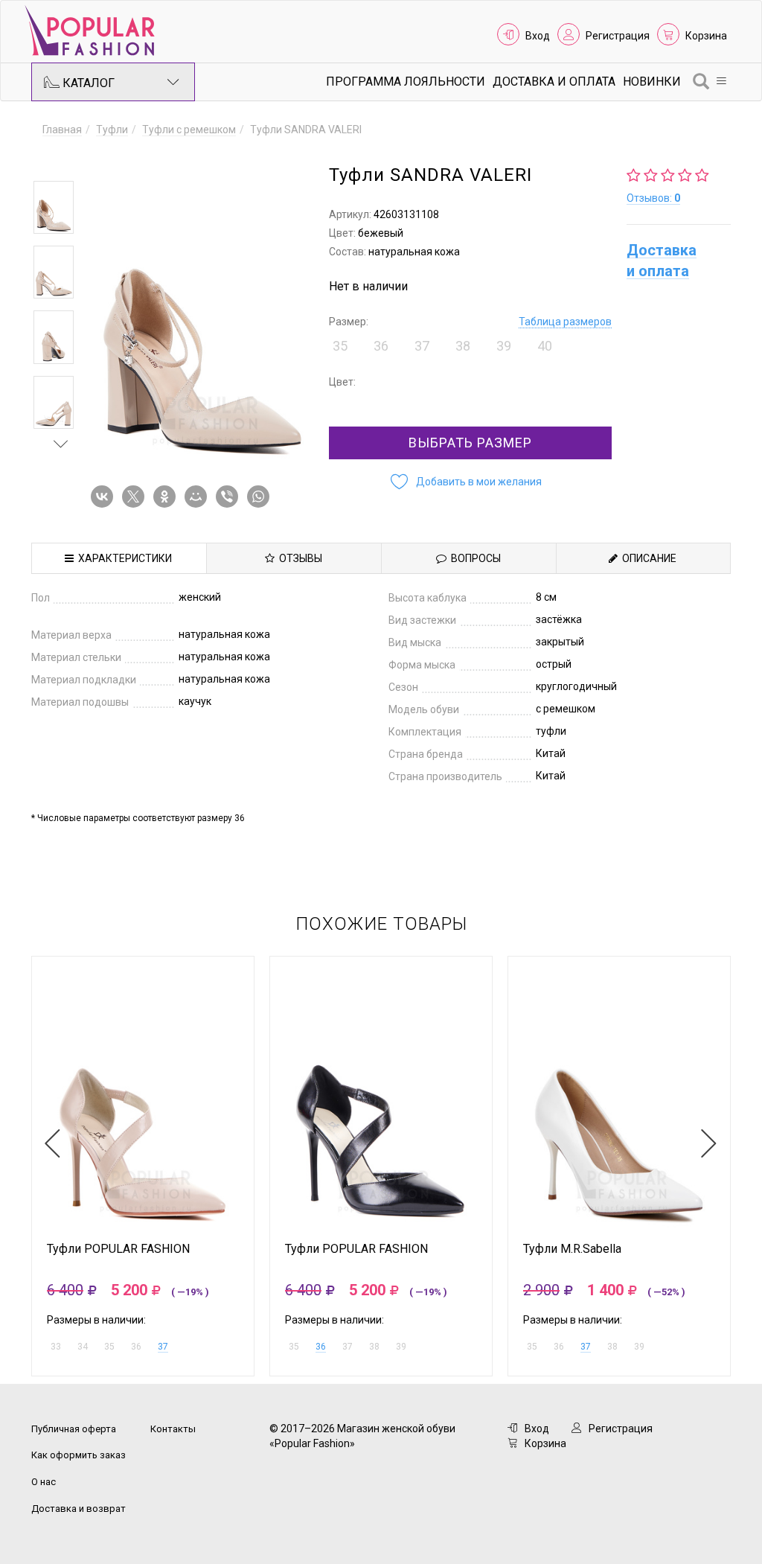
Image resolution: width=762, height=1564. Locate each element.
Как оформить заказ (78, 1455)
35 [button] (340, 346)
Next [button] (61, 444)
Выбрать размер (470, 442)
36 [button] (381, 346)
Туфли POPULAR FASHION (118, 1249)
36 (321, 1346)
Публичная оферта (73, 1428)
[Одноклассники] (167, 496)
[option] (53, 207)
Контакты (173, 1428)
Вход (537, 36)
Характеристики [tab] (123, 558)
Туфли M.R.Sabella (572, 1249)
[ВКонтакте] (105, 496)
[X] (136, 496)
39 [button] (503, 346)
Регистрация (618, 36)
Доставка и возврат (78, 1508)
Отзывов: (653, 198)
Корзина (706, 36)
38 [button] (462, 346)
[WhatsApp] (261, 496)
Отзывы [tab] (298, 558)
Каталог (87, 83)
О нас (43, 1481)
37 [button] (421, 346)
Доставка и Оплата (554, 81)
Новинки (652, 81)
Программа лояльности (405, 81)
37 (163, 1346)
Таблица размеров (565, 322)
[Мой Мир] (199, 496)
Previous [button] (61, 159)
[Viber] (230, 496)
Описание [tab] (647, 558)
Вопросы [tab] (473, 558)
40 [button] (544, 346)
